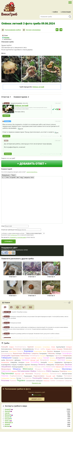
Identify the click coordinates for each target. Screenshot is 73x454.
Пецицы (37, 373)
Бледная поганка (51, 349)
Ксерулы (14, 364)
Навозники (6, 371)
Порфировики (5, 378)
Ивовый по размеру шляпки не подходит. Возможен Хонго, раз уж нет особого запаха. (34, 333)
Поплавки (68, 376)
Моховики (47, 369)
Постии (18, 378)
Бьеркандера (38, 351)
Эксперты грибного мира (16, 406)
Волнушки (57, 351)
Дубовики (18, 360)
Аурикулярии (60, 347)
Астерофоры (46, 347)
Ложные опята (39, 367)
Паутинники (7, 373)
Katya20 (7, 418)
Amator (7, 416)
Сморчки (68, 380)
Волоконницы (66, 351)
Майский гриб (60, 367)
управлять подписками (18, 237)
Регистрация (66, 12)
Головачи (15, 358)
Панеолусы (63, 371)
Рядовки (21, 380)
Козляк (27, 362)
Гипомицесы (34, 355)
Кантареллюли (5, 362)
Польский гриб (50, 376)
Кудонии (27, 364)
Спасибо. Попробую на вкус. (19, 312)
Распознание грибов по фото (18, 389)
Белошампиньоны (28, 349)
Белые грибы (40, 349)
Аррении (30, 347)
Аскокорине (38, 347)
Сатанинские (30, 380)
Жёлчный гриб (34, 360)
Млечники (28, 368)
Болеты (20, 351)
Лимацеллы (50, 364)
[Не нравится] (55, 136)
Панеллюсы (55, 371)
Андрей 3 (8, 409)
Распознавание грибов (13, 29)
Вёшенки (27, 353)
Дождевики (60, 358)
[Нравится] (45, 136)
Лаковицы (34, 364)
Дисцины (52, 358)
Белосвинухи (17, 349)
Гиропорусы (50, 355)
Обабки (33, 371)
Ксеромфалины (6, 364)
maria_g (7, 420)
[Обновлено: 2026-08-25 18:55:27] (69, 303)
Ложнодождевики (17, 367)
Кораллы (50, 362)
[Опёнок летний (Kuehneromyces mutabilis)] (8, 109)
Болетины (4, 351)
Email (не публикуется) (9, 230)
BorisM (7, 103)
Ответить (6, 115)
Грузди (46, 357)
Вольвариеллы (6, 353)
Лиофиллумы (59, 365)
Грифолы (39, 358)
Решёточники (59, 378)
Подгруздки (28, 376)
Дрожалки (9, 360)
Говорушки (6, 357)
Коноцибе (44, 362)
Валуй (44, 351)
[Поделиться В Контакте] (3, 252)
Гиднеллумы (15, 356)
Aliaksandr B (9, 422)
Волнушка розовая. (15, 323)
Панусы (69, 371)
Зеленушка (53, 360)
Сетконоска (46, 380)
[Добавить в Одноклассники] (10, 252)
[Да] (53, 109)
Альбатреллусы (20, 347)
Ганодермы (43, 353)
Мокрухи (38, 369)
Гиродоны (43, 355)
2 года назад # (58, 103)
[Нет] (59, 109)
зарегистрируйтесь (32, 172)
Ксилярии (20, 364)
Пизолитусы (45, 373)
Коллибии (35, 362)
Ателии (53, 347)
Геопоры (58, 353)
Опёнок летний (38, 87)
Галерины (34, 353)
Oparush (7, 411)
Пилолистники (55, 374)
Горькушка (27, 358)
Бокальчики (68, 349)
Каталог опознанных (33, 29)
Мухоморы (67, 369)
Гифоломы (58, 356)
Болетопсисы (13, 351)
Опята (48, 371)
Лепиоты (41, 364)
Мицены (17, 369)
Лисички (68, 364)
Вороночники (17, 353)
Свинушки (39, 380)
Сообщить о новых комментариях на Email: (12, 233)
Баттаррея (69, 347)
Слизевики (60, 381)
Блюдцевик (60, 349)
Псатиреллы (27, 378)
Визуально (6, 175)
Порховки (13, 378)
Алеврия (11, 347)
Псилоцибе (37, 378)
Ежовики (25, 360)
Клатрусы (21, 362)
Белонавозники (6, 349)
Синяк (52, 380)
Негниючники (23, 371)
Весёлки (50, 351)
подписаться (14, 235)
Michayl (7, 426)
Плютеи (4, 375)
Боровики (28, 351)
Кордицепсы (58, 362)
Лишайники (6, 366)
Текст (13, 175)
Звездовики (44, 360)
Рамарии (46, 378)
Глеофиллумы (67, 356)
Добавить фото (36, 399)
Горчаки (21, 358)
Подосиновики (38, 376)
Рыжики (13, 380)
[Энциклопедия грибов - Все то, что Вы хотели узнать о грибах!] (9, 9)
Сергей (7, 413)
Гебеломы (51, 353)
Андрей (7, 424)
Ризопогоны (68, 378)
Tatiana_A (7, 121)
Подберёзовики (16, 376)
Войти (55, 12)
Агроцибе (4, 347)
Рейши (51, 378)
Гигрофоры (67, 353)
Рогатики (5, 380)
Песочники (29, 374)
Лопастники (50, 367)
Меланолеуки (6, 369)
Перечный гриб (19, 373)
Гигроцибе (5, 355)
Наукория (14, 371)
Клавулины (13, 362)
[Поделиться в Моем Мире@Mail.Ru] (13, 252)
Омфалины (41, 371)
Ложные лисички (29, 367)
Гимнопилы (24, 356)
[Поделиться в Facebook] (6, 252)
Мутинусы (57, 369)
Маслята (68, 366)
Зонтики (61, 360)
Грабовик (33, 358)
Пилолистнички (67, 373)
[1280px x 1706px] (11, 69)
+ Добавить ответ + (31, 163)
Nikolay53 (8, 415)
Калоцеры (69, 360)
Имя (2, 226)
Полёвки (59, 376)
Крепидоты (68, 362)
